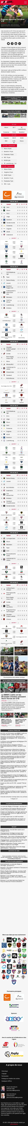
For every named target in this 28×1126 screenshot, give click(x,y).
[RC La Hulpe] (23, 976)
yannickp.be (14, 1124)
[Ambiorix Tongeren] (9, 955)
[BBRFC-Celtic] (3, 961)
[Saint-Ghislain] (14, 945)
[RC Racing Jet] (24, 955)
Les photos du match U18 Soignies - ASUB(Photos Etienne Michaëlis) (14, 111)
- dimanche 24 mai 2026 (12, 738)
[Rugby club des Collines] (14, 961)
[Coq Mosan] (9, 966)
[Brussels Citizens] (19, 945)
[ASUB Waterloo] (8, 961)
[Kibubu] (19, 971)
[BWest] (14, 966)
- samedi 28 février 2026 (13, 780)
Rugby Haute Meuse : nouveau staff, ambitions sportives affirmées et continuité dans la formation (13, 872)
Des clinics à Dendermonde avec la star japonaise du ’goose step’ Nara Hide (13, 837)
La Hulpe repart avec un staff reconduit (11, 816)
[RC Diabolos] (24, 939)
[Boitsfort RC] (4, 945)
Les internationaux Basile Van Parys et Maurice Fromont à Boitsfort (12, 881)
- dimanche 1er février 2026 (13, 788)
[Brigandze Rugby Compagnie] (17, 976)
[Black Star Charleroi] (9, 939)
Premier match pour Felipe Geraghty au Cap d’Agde (12, 844)
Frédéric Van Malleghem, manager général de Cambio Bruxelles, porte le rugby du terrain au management (13, 813)
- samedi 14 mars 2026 (13, 771)
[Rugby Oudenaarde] (14, 955)
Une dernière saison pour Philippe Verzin (12, 830)
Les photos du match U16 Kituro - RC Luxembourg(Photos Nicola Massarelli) (14, 98)
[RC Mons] (24, 961)
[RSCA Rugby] (14, 971)
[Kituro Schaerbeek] (24, 966)
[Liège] (19, 961)
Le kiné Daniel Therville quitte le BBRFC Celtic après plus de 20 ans (13, 840)
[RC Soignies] (9, 950)
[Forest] (23, 945)
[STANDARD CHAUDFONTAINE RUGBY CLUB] (12, 976)
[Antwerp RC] (3, 972)
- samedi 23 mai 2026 (13, 742)
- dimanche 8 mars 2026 (13, 776)
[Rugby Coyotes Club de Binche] (14, 940)
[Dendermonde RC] (19, 966)
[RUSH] (14, 950)
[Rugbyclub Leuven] (4, 967)
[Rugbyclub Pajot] (19, 939)
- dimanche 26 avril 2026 (12, 750)
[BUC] (3, 976)
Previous (4, 103)
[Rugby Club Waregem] (19, 950)
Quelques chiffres (7, 1081)
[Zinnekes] (13, 982)
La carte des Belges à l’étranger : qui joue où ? (13, 806)
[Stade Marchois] (19, 955)
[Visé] (9, 971)
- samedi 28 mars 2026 (13, 762)
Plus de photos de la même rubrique (14, 677)
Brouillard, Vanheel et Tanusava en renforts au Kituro (14, 868)
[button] (11, 102)
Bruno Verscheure (15, 24)
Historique (5, 1071)
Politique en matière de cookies (11, 1078)
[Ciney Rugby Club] (7, 976)
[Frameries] (3, 951)
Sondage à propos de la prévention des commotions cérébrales (11, 833)
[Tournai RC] (24, 971)
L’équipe (4, 1073)
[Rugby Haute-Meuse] (24, 950)
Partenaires (5, 1076)
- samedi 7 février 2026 (13, 783)
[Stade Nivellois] (3, 955)
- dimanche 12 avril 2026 (12, 757)
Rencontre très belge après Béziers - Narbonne (12, 847)
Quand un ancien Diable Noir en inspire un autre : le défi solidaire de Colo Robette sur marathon (12, 820)
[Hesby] (3, 940)
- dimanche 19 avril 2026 (13, 753)
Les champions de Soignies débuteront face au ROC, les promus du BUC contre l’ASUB (13, 809)
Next (23, 103)
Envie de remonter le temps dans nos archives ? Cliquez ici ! (14, 798)
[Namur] (9, 945)
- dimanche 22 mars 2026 (13, 767)
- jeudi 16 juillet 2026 (13, 734)
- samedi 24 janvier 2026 (13, 792)
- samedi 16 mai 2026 (13, 746)
